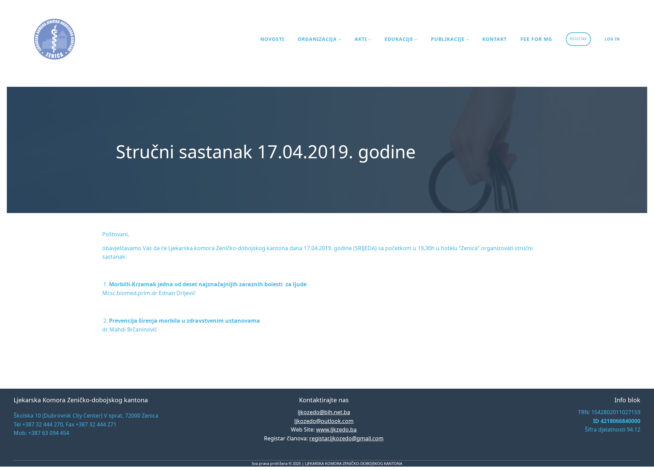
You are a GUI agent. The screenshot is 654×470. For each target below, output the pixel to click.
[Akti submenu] (369, 39)
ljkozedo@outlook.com (324, 421)
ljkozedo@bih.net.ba (324, 412)
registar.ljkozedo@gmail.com (346, 438)
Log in (612, 39)
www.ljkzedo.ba (336, 429)
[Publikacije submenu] (467, 39)
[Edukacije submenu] (416, 39)
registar (578, 39)
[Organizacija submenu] (339, 39)
